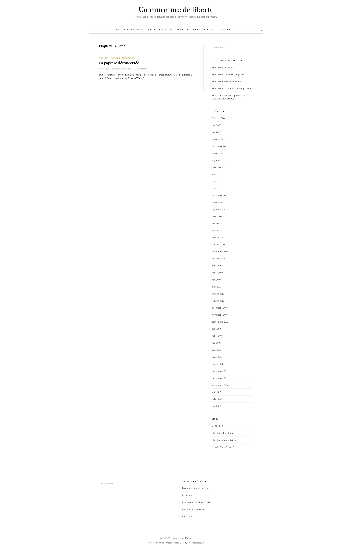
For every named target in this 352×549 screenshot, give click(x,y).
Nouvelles (128, 58)
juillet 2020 (217, 216)
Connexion (217, 425)
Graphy (183, 542)
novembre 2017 (219, 378)
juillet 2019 (217, 272)
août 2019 (217, 265)
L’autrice (226, 29)
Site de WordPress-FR (223, 447)
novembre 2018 (220, 314)
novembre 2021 (220, 146)
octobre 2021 (218, 153)
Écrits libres (155, 29)
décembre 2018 (220, 307)
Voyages (192, 29)
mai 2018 (216, 342)
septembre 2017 (220, 385)
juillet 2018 (217, 335)
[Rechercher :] (260, 29)
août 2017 (216, 392)
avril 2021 (216, 174)
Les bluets (229, 67)
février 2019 (218, 293)
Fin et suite (188, 516)
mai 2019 (216, 279)
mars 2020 (217, 237)
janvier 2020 (218, 244)
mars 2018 (217, 356)
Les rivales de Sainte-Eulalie (196, 502)
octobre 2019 (219, 258)
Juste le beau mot (233, 81)
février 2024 (218, 118)
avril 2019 (216, 286)
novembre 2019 (220, 251)
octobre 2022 (219, 139)
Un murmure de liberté (176, 10)
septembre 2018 (220, 321)
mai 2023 (216, 132)
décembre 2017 (219, 370)
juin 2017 (216, 406)
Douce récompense (234, 74)
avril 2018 (216, 349)
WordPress (165, 542)
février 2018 (218, 363)
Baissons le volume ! (129, 29)
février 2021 (218, 181)
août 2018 (217, 328)
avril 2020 (217, 230)
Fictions (175, 29)
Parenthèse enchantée (194, 509)
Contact (210, 29)
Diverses (103, 58)
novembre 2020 (220, 195)
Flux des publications (222, 433)
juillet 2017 (217, 399)
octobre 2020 (219, 202)
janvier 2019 (218, 300)
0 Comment (140, 68)
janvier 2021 (218, 188)
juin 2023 (216, 125)
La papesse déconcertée (119, 63)
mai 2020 (216, 223)
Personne (187, 495)
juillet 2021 (217, 167)
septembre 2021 (220, 160)
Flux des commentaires (224, 440)
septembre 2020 (220, 209)
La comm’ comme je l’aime (237, 88)
